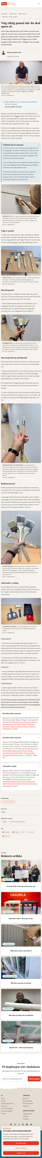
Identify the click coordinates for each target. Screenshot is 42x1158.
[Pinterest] (23, 1124)
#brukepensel (31, 784)
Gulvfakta (25, 1116)
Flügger (16, 116)
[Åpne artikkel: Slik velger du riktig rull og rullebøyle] (21, 1000)
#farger (19, 724)
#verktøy (5, 755)
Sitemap (3, 1113)
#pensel (32, 726)
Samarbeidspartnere (7, 1103)
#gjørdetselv (6, 726)
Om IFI (3, 1098)
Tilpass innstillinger (21, 1148)
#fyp (30, 722)
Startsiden (4, 14)
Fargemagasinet (27, 1114)
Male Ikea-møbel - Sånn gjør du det (21, 918)
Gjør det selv (13, 14)
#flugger (13, 726)
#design (24, 724)
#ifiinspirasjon (7, 724)
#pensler (32, 753)
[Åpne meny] (39, 4)
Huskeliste (26, 1106)
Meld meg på (34, 1079)
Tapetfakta (26, 1119)
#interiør (14, 724)
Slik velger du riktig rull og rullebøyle (21, 1015)
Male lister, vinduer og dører (10, 17)
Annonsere (4, 1106)
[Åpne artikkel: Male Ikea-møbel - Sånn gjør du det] (21, 903)
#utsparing (19, 726)
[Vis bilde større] (21, 72)
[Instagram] (15, 1124)
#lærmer (11, 755)
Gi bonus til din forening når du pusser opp (21, 886)
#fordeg (34, 722)
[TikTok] (19, 1124)
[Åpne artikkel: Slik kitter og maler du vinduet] (21, 968)
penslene (15, 242)
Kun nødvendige (21, 1143)
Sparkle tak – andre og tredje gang (21, 1047)
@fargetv (6, 718)
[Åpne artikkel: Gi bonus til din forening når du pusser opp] (21, 871)
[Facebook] (11, 1124)
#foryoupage (25, 722)
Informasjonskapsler (6, 1111)
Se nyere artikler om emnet (13, 106)
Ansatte (3, 1101)
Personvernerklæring (7, 1108)
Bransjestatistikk (27, 1101)
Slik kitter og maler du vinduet (21, 983)
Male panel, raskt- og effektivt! (21, 951)
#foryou (17, 722)
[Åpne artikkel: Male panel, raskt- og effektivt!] (21, 935)
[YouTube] (31, 1124)
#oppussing (31, 724)
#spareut (26, 726)
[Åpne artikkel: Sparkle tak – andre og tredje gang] (21, 1032)
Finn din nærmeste (28, 1103)
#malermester (19, 755)
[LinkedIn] (27, 1124)
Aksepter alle (21, 1153)
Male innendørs (23, 14)
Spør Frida (26, 1098)
